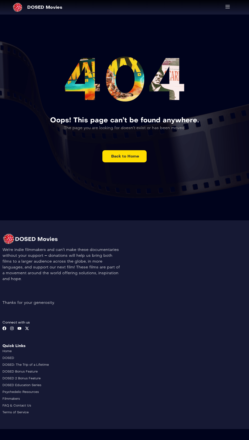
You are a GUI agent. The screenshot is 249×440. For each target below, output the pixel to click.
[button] (124, 156)
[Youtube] (19, 328)
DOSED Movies (44, 7)
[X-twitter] (27, 328)
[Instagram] (12, 328)
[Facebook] (4, 328)
